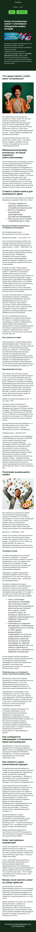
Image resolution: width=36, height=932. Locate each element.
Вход (12, 12)
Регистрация (22, 12)
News (21, 7)
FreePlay (18, 2)
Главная (15, 7)
